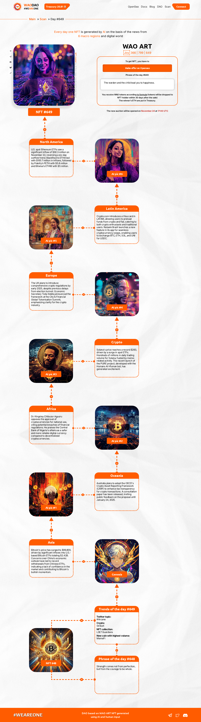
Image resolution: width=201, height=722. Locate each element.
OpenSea (133, 6)
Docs (144, 6)
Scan (168, 6)
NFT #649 (44, 112)
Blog (152, 6)
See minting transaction (44, 88)
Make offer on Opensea (137, 68)
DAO (159, 6)
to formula (142, 94)
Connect (181, 6)
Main (32, 19)
